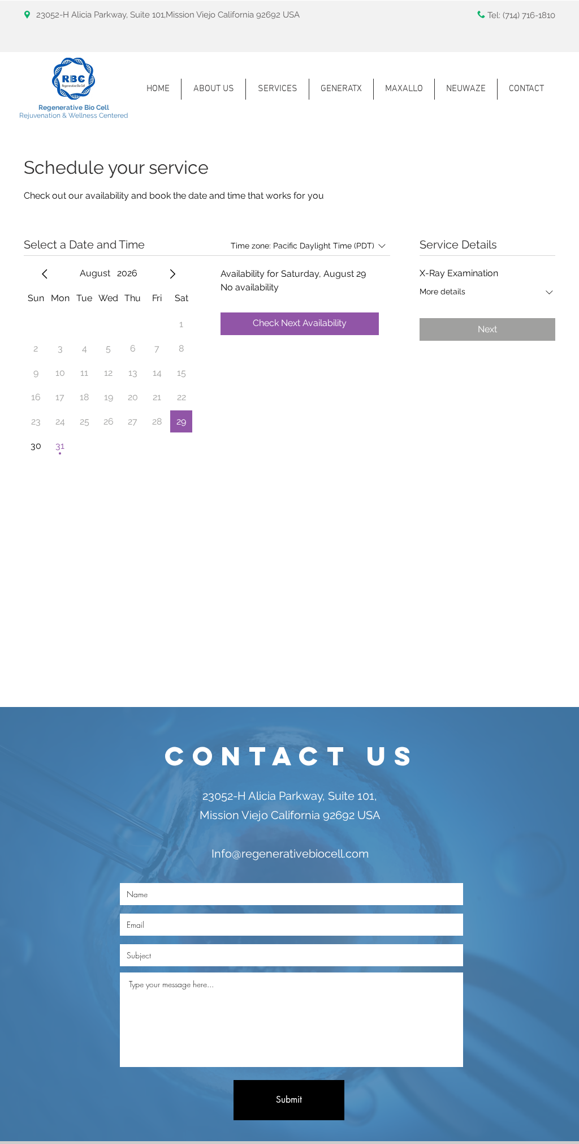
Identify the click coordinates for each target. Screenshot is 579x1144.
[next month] (172, 274)
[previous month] (44, 274)
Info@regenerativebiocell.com (290, 853)
